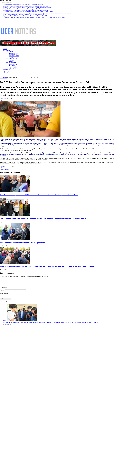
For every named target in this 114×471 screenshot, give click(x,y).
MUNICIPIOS (6, 50)
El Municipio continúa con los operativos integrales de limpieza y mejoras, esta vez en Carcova (26, 6)
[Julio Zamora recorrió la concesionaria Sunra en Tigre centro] (15, 239)
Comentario (3, 287)
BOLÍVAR (12, 65)
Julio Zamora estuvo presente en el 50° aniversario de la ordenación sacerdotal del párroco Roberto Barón (39, 195)
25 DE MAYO (13, 64)
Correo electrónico (5, 293)
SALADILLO (12, 68)
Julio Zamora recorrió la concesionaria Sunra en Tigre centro (22, 243)
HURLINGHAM (13, 53)
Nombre (2, 290)
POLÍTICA (6, 71)
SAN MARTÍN (13, 54)
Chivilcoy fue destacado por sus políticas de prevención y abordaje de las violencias (23, 4)
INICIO (5, 49)
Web (1, 296)
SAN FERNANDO (14, 56)
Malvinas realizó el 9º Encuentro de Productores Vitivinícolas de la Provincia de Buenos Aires (26, 10)
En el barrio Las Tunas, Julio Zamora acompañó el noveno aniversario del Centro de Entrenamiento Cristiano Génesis (43, 219)
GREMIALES (6, 70)
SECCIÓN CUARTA (11, 58)
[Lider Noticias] (18, 35)
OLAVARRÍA (13, 67)
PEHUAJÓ (12, 61)
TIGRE (11, 57)
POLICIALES (6, 72)
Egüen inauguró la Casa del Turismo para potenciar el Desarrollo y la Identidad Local (24, 14)
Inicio (1, 78)
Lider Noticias (3, 98)
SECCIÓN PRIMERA (12, 51)
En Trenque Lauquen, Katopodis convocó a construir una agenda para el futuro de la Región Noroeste (28, 11)
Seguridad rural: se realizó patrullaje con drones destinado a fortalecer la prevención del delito (26, 15)
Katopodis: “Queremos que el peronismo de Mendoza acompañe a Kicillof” (21, 9)
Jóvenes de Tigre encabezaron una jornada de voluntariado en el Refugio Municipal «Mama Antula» (27, 7)
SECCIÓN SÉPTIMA (11, 63)
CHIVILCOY (12, 60)
